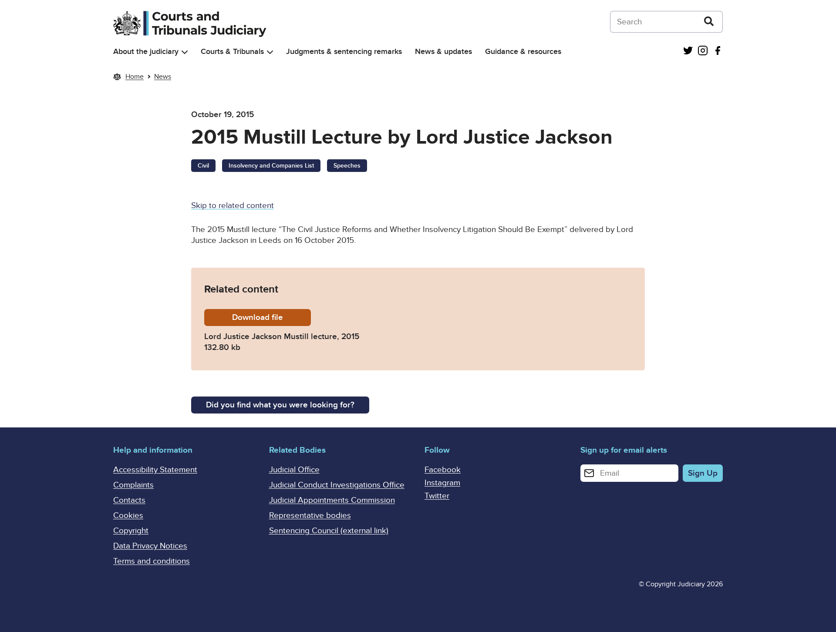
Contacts (129, 500)
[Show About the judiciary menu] (185, 52)
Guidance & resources (523, 51)
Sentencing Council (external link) (328, 531)
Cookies (128, 516)
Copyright (130, 531)
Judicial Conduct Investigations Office (337, 485)
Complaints (133, 485)
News (162, 76)
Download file (271, 318)
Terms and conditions (151, 561)
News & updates (443, 51)
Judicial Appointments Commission (332, 500)
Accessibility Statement (155, 470)
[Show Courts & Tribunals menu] (270, 52)
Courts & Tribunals (232, 51)
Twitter (437, 496)
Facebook (443, 470)
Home (134, 76)
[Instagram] (703, 51)
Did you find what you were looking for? (280, 405)
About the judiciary (146, 51)
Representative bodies (310, 516)
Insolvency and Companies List (271, 165)
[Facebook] (717, 51)
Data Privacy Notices (150, 546)
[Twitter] (688, 51)
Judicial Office (294, 470)
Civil (203, 165)
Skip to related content (232, 206)
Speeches (347, 165)
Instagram (442, 483)
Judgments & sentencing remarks (344, 51)
